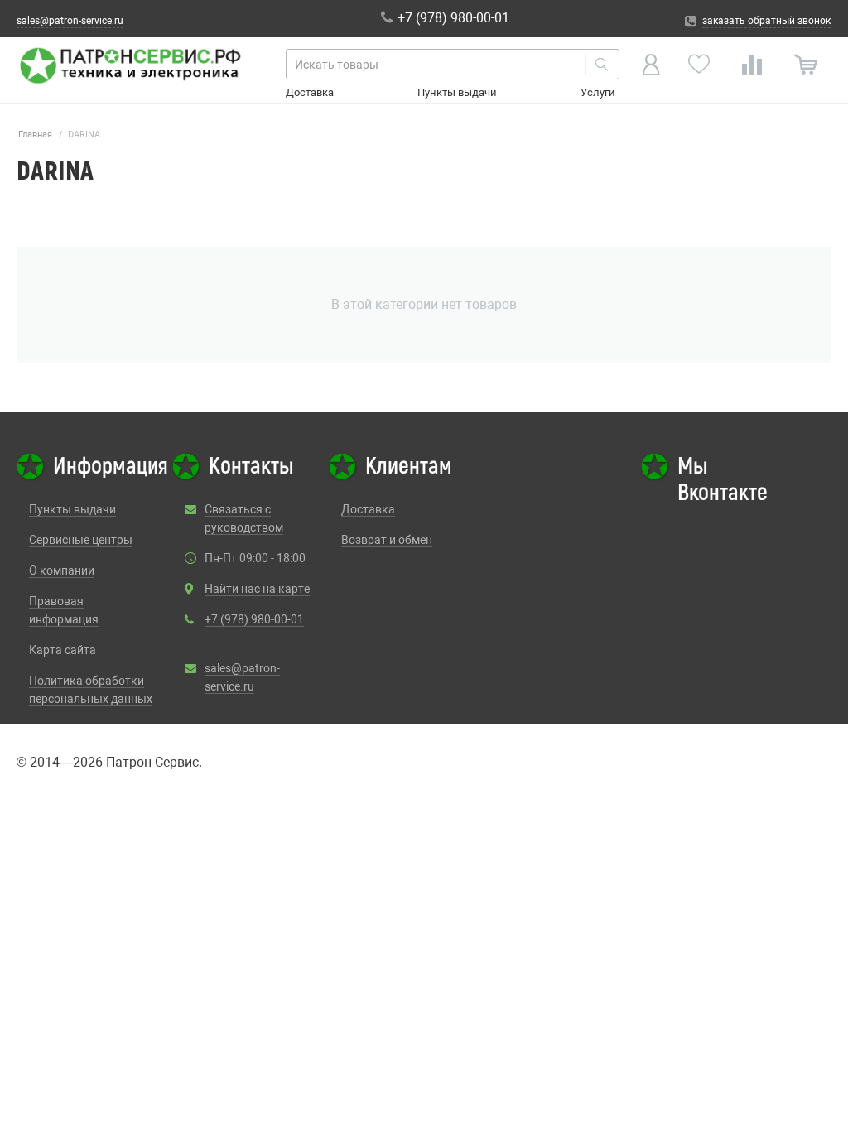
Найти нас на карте (257, 588)
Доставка (310, 92)
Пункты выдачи (457, 92)
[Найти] (602, 64)
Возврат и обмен (386, 539)
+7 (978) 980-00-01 (254, 619)
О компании (61, 570)
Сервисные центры (80, 539)
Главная (35, 134)
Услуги (598, 92)
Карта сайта (62, 650)
